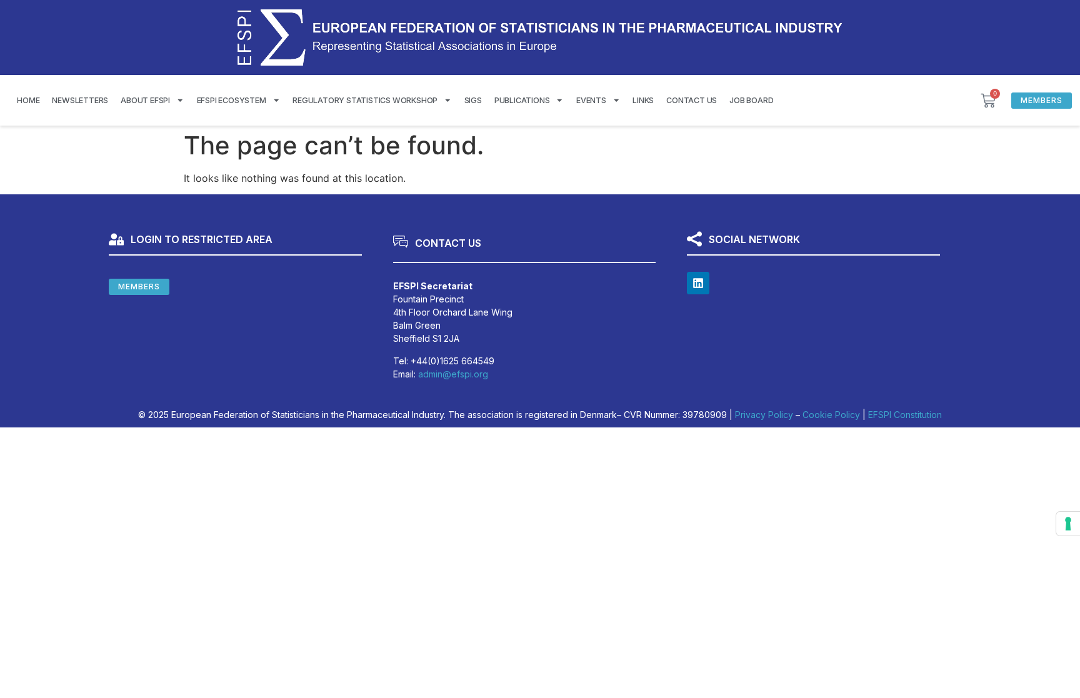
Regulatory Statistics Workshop (365, 100)
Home (28, 100)
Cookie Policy (831, 414)
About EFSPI (145, 100)
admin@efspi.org (453, 374)
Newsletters (80, 100)
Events (591, 100)
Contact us (691, 100)
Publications (522, 100)
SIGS (473, 100)
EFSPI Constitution (905, 414)
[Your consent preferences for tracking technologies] (1068, 524)
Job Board (751, 100)
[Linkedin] (698, 283)
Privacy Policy (764, 414)
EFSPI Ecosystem (231, 100)
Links (643, 100)
